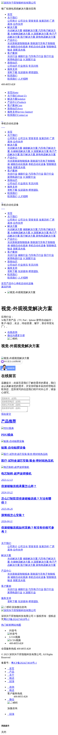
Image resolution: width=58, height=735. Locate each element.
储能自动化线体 (19, 46)
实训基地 (23, 72)
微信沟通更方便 (16, 335)
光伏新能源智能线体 (18, 43)
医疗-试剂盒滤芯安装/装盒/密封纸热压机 (27, 460)
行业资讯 (23, 66)
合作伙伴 (18, 24)
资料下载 (12, 72)
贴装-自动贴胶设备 (13, 447)
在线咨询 (12, 332)
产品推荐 (8, 421)
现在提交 (6, 414)
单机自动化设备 (37, 46)
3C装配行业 (29, 59)
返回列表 (6, 286)
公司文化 (23, 20)
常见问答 (33, 66)
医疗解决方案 (28, 37)
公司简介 (12, 20)
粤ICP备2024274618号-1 (16, 619)
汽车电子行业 (35, 56)
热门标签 (6, 625)
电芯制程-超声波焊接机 (16, 473)
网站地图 (16, 625)
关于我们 (12, 17)
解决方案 (12, 27)
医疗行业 (49, 56)
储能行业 (23, 56)
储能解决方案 (30, 30)
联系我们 (12, 75)
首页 (9, 14)
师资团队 (33, 72)
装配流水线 (19, 49)
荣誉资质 (33, 20)
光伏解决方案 (14, 30)
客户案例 (12, 53)
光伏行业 (12, 56)
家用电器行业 (14, 59)
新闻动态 (12, 62)
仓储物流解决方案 (21, 33)
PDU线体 (7, 434)
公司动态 (12, 66)
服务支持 (12, 69)
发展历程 (44, 20)
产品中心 (12, 40)
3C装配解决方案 (40, 33)
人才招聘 (23, 79)
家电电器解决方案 (46, 37)
